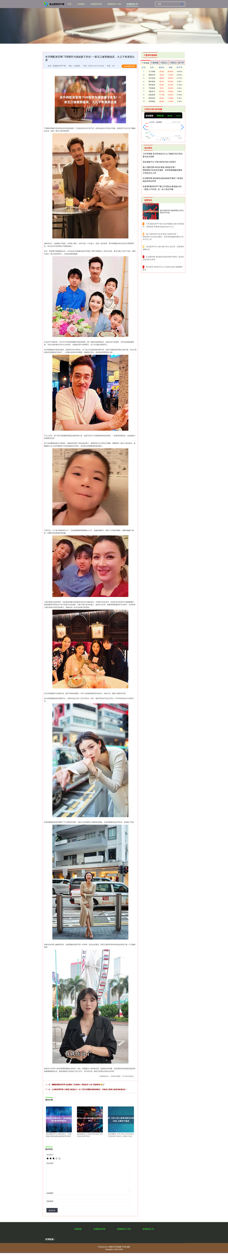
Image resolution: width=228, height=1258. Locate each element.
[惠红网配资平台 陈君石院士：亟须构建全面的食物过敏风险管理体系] (59, 1119)
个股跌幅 (154, 62)
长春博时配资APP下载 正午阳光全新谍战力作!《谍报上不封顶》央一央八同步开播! (162, 188)
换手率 (181, 62)
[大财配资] (54, 4)
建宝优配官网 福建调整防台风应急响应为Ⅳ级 (172, 211)
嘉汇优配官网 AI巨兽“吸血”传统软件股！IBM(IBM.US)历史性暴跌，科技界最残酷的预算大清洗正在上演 (162, 170)
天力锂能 (152, 71)
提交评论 (52, 1210)
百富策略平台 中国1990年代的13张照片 (159, 161)
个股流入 (164, 62)
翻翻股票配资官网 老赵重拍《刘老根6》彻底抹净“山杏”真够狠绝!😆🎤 (78, 1084)
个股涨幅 (145, 62)
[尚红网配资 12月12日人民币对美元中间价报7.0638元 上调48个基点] (121, 1119)
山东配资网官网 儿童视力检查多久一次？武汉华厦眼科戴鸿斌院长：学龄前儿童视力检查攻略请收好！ (89, 1089)
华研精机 (152, 101)
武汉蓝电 (152, 78)
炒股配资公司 (132, 4)
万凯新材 (152, 88)
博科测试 (152, 84)
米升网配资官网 (129, 66)
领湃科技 (152, 98)
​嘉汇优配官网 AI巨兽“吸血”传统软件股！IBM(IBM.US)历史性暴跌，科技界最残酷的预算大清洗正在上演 (163, 236)
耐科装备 (152, 81)
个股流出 (173, 62)
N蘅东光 (152, 91)
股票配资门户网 (114, 4)
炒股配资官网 (96, 4)
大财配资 (81, 4)
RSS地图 (118, 1247)
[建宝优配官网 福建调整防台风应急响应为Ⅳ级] (151, 211)
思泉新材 (152, 94)
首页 (69, 4)
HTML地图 (126, 1247)
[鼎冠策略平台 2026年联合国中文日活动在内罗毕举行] (90, 1119)
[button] (144, 127)
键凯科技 (152, 75)
